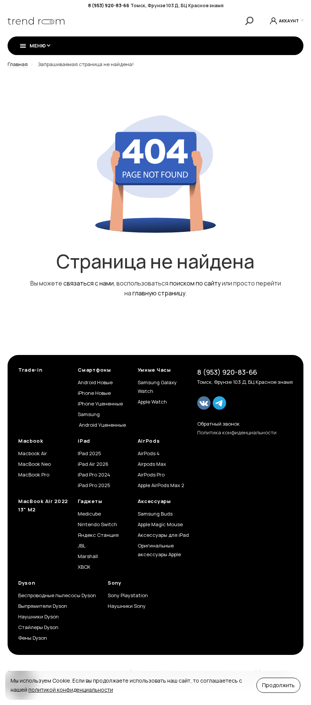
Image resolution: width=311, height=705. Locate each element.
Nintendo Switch (97, 524)
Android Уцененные (102, 424)
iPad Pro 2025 (94, 485)
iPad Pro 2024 (94, 474)
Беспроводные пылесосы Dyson (57, 595)
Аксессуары (154, 501)
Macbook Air (32, 453)
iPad (84, 440)
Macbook (30, 440)
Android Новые (95, 382)
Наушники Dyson (38, 616)
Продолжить (278, 685)
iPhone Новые (94, 393)
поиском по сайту (195, 283)
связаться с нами (88, 283)
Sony (114, 582)
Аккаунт (289, 21)
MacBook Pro (33, 474)
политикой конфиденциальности (70, 689)
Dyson (26, 582)
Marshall (88, 556)
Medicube (89, 513)
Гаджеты (90, 501)
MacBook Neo (34, 464)
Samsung (89, 414)
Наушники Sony (127, 605)
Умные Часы (154, 369)
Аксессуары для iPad (163, 535)
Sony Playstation (128, 595)
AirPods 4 (149, 453)
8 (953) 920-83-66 (108, 5)
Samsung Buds (155, 513)
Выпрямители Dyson (42, 605)
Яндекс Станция (98, 535)
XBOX (84, 566)
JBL (82, 545)
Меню (38, 45)
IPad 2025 (89, 453)
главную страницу (158, 293)
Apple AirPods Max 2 (161, 485)
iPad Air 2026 (93, 464)
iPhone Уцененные (100, 403)
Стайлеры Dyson (38, 627)
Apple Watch (152, 401)
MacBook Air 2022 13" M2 (43, 505)
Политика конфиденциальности (236, 432)
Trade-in (30, 369)
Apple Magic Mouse (160, 524)
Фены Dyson (32, 637)
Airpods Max (152, 464)
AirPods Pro (151, 474)
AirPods (149, 440)
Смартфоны (94, 369)
